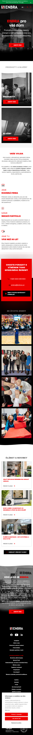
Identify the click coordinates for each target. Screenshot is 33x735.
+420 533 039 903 (17, 279)
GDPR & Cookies (16, 691)
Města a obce (16, 665)
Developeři (17, 672)
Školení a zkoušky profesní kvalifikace (16, 674)
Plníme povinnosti (23, 729)
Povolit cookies (16, 714)
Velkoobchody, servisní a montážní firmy (16, 662)
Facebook (11, 635)
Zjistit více (17, 45)
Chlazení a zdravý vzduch (16, 645)
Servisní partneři (16, 687)
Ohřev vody (16, 643)
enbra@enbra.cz (17, 285)
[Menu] (30, 7)
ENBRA (16, 628)
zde (22, 2)
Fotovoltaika (16, 647)
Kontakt (16, 682)
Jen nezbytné (16, 718)
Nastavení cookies (16, 722)
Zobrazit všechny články (18, 552)
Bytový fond (16, 660)
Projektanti (16, 669)
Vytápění (16, 640)
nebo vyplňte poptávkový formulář (16, 293)
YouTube (16, 635)
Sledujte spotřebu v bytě (16, 650)
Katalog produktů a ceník (16, 655)
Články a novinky (16, 689)
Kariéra (17, 679)
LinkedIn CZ (21, 635)
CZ (22, 7)
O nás (16, 684)
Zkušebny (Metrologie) (16, 657)
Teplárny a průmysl (16, 667)
